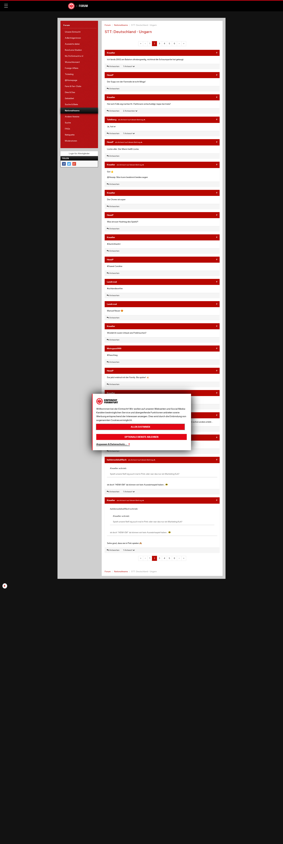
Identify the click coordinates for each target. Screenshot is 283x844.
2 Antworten (129, 111)
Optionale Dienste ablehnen (141, 437)
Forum (83, 6)
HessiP (110, 75)
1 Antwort (128, 66)
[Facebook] (64, 164)
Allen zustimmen (140, 427)
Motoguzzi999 (114, 348)
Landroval (112, 281)
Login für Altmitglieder (79, 153)
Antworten (114, 66)
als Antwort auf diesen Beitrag (130, 120)
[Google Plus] (74, 164)
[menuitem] (79, 32)
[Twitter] (69, 164)
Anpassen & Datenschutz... (111, 444)
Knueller (111, 52)
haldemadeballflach (116, 459)
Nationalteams (121, 25)
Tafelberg (111, 119)
